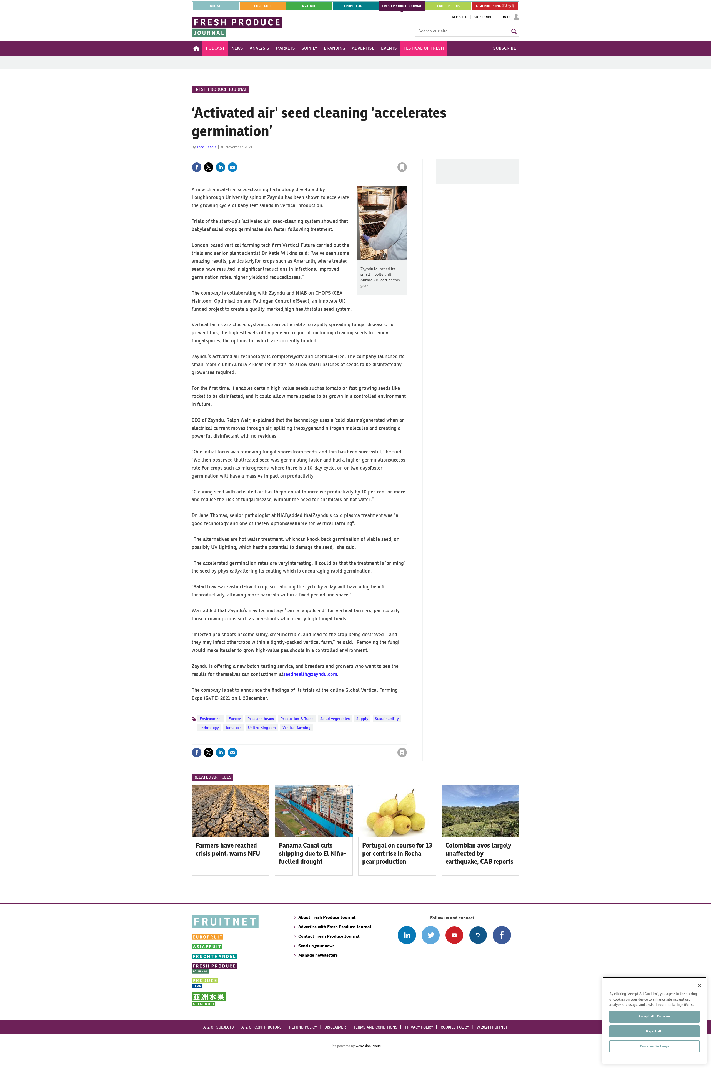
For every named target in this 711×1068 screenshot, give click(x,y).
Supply (362, 718)
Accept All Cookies (654, 1016)
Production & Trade (297, 718)
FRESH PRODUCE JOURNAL (402, 6)
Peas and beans (260, 718)
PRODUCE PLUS (448, 6)
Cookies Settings (654, 1046)
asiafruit (309, 6)
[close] (406, 155)
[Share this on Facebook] (197, 167)
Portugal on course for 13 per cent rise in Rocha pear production (397, 853)
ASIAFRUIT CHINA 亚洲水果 (495, 6)
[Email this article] (232, 167)
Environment (211, 718)
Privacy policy (419, 1027)
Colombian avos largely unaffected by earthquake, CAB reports (479, 853)
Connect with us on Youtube (454, 935)
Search (513, 31)
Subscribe (483, 17)
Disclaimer (335, 1027)
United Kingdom (262, 727)
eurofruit (262, 6)
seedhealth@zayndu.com (310, 674)
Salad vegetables (335, 718)
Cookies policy (455, 1027)
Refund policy (303, 1027)
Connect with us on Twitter (431, 935)
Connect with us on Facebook (502, 935)
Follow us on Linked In (407, 935)
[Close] (700, 985)
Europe (235, 718)
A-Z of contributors (261, 1027)
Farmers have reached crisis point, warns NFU (228, 849)
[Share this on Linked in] (221, 167)
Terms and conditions (375, 1027)
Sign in (336, 155)
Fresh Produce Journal (220, 89)
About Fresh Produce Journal (327, 917)
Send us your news (316, 946)
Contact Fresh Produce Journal (328, 936)
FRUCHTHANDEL (356, 6)
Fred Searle (207, 146)
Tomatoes (233, 727)
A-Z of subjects (218, 1027)
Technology (209, 727)
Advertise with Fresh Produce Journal (334, 927)
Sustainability (387, 718)
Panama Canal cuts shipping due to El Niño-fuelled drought (312, 853)
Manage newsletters (318, 955)
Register (459, 17)
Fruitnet (215, 6)
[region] (654, 1020)
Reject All (654, 1031)
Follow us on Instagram (478, 935)
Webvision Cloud (368, 1046)
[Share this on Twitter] (209, 167)
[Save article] (402, 167)
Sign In (505, 17)
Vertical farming (296, 727)
